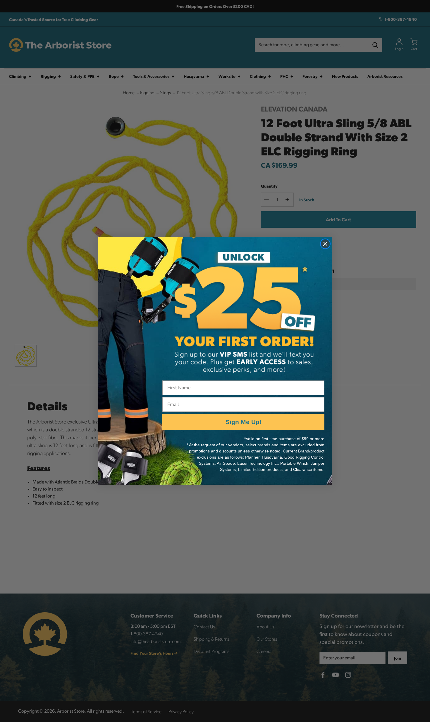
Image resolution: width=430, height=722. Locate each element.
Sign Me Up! (244, 422)
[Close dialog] (325, 243)
